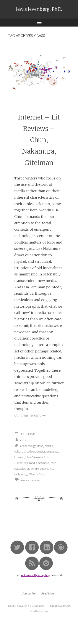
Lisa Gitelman (34, 457)
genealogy (52, 451)
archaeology (28, 446)
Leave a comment (31, 480)
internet (19, 457)
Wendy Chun (37, 474)
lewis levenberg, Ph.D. (39, 9)
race (53, 463)
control (49, 446)
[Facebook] (32, 553)
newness (43, 463)
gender (40, 451)
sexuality (19, 468)
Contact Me (29, 593)
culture (18, 451)
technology (21, 474)
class (40, 446)
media (33, 463)
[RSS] (32, 569)
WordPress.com (39, 611)
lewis (23, 440)
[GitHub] (61, 553)
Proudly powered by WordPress (25, 605)
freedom (29, 451)
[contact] (46, 569)
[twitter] (17, 553)
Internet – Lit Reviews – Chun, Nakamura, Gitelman (39, 140)
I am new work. (39, 575)
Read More (47, 593)
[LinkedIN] (47, 553)
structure (33, 468)
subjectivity (47, 468)
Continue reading (30, 415)
